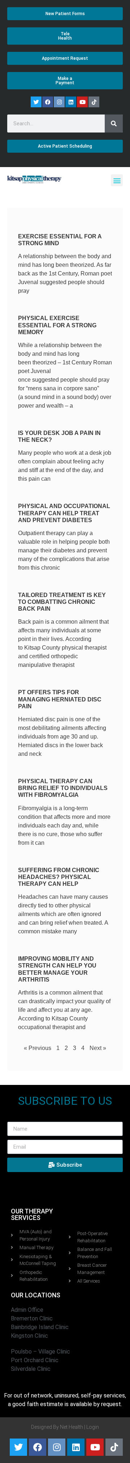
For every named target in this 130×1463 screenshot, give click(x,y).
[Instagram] (59, 102)
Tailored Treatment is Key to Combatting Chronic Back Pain (62, 602)
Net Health (71, 1427)
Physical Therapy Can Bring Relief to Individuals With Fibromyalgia (63, 788)
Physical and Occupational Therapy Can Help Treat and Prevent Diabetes (64, 513)
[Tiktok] (93, 102)
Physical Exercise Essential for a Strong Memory (57, 325)
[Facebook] (47, 102)
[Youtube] (82, 102)
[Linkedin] (70, 102)
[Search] (114, 124)
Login (92, 1427)
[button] (117, 180)
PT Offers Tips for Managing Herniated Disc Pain (59, 699)
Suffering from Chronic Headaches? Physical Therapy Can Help (58, 877)
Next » (98, 1048)
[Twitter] (36, 102)
